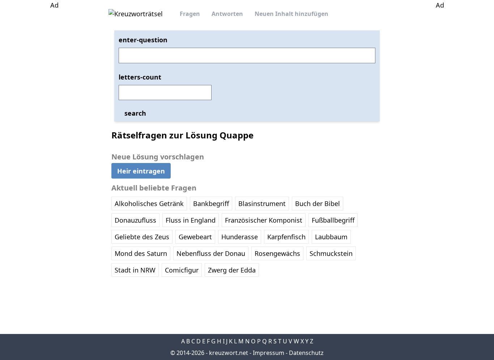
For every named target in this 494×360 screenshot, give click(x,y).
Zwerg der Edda (232, 270)
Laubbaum (331, 236)
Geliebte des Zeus (142, 236)
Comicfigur (182, 270)
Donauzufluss (135, 220)
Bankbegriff (211, 203)
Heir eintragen (141, 170)
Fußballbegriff (333, 220)
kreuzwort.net (228, 353)
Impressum (268, 353)
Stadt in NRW (135, 270)
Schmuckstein (331, 253)
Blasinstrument (262, 203)
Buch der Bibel (317, 203)
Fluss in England (191, 220)
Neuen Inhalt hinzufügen (291, 14)
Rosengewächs (277, 253)
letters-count (140, 77)
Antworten (227, 14)
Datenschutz (306, 353)
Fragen (190, 14)
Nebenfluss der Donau (210, 253)
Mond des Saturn (141, 253)
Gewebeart (195, 236)
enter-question (143, 39)
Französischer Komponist (263, 220)
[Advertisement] (54, 118)
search (135, 113)
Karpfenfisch (286, 236)
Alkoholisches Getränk (149, 203)
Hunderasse (239, 236)
